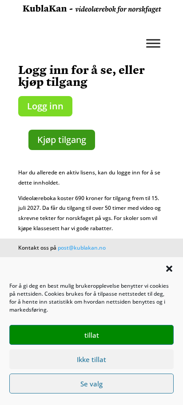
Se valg (91, 383)
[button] (169, 268)
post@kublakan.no (82, 247)
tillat (91, 335)
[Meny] (153, 43)
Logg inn (45, 106)
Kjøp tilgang (61, 140)
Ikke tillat (91, 359)
